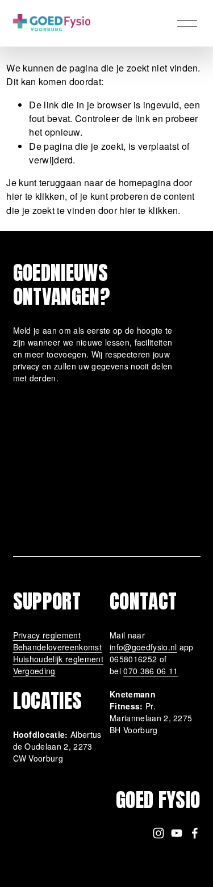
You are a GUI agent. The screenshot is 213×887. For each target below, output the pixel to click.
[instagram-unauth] (158, 833)
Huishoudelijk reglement (58, 659)
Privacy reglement (47, 635)
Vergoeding (34, 670)
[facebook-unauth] (195, 833)
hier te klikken (35, 196)
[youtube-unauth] (176, 833)
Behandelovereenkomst (57, 647)
